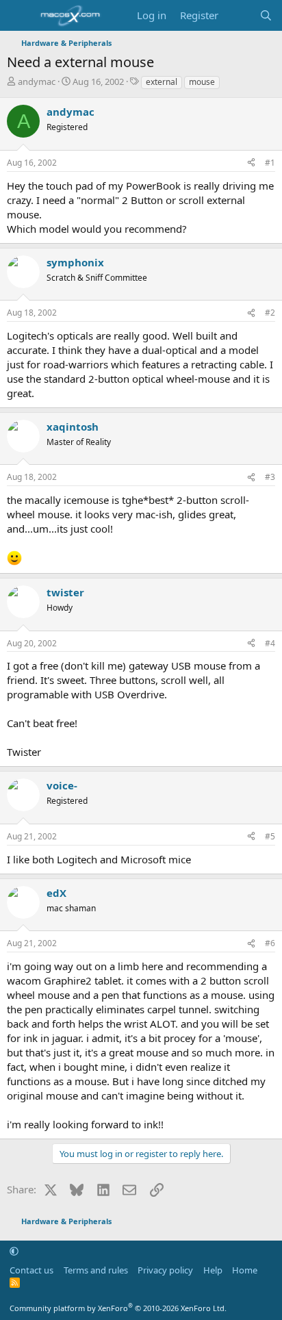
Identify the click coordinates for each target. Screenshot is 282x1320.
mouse (202, 82)
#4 (270, 643)
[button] (14, 1250)
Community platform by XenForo (118, 1308)
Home (244, 1270)
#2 (270, 312)
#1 (270, 162)
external (161, 82)
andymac (36, 81)
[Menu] (19, 15)
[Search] (266, 15)
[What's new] (238, 15)
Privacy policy (165, 1270)
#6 (270, 943)
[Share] (251, 163)
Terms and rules (96, 1270)
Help (212, 1270)
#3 (270, 477)
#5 (270, 836)
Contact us (31, 1270)
